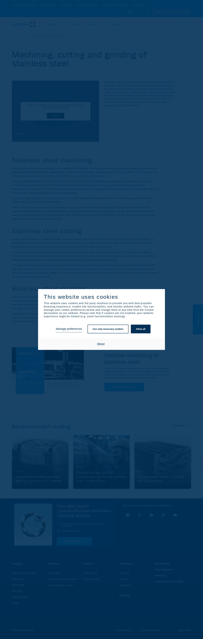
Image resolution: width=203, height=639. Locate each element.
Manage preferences (69, 329)
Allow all (140, 329)
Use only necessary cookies (108, 329)
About (101, 344)
